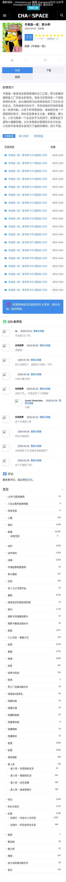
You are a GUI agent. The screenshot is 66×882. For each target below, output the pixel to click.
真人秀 (11, 764)
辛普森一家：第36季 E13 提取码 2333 (27, 194)
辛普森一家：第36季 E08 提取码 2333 (27, 234)
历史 (10, 581)
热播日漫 (12, 708)
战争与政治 (13, 672)
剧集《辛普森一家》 (36, 46)
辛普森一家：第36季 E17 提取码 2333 (27, 163)
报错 (17, 77)
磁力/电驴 (24, 136)
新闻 (10, 679)
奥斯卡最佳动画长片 (18, 623)
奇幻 (10, 609)
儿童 (10, 518)
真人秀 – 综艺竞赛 (19, 782)
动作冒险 (12, 553)
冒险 (10, 525)
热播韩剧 (12, 729)
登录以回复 (38, 331)
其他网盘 (38, 136)
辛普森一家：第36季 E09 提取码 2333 (27, 226)
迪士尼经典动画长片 (18, 863)
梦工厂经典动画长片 (18, 687)
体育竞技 (12, 510)
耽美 (10, 834)
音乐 (10, 870)
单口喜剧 (12, 574)
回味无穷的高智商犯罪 (19, 602)
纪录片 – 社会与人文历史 (23, 818)
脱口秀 (11, 848)
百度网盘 (9, 136)
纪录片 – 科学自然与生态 (23, 825)
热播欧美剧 (13, 715)
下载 (48, 70)
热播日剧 (12, 701)
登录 (29, 479)
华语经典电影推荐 (17, 567)
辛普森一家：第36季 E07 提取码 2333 (27, 242)
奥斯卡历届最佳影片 (18, 616)
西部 (10, 856)
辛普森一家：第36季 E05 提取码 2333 (27, 258)
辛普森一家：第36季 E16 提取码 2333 (27, 171)
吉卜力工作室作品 (17, 588)
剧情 (10, 532)
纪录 (10, 813)
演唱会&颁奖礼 (15, 694)
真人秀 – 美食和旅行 (20, 789)
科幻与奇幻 (13, 806)
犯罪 (10, 750)
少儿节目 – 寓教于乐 (18, 637)
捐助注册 (33, 8)
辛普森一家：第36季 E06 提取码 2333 (27, 250)
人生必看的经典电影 (18, 503)
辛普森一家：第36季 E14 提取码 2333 (27, 187)
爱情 (10, 743)
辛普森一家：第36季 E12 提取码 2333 (27, 202)
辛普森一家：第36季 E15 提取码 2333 (27, 179)
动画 (10, 560)
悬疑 (10, 651)
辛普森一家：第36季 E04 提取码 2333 (27, 266)
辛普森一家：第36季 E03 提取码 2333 (27, 274)
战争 (10, 665)
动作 (10, 546)
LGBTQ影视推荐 (16, 496)
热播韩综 (12, 736)
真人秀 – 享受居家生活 (22, 768)
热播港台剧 (13, 722)
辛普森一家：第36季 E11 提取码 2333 (27, 210)
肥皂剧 (11, 841)
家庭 (10, 630)
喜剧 (10, 595)
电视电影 (12, 757)
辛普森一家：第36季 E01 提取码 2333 (27, 290)
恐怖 (10, 644)
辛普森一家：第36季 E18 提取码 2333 (27, 155)
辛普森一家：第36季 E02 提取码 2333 (27, 282)
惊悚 (10, 658)
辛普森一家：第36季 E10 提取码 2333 (27, 218)
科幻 (10, 799)
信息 (17, 70)
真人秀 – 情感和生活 (20, 775)
